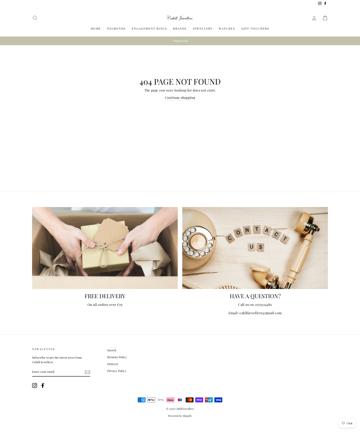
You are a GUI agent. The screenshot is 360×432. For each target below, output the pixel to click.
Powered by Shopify (180, 415)
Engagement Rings (149, 28)
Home (96, 28)
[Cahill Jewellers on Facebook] (42, 385)
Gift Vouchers (255, 28)
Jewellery (202, 28)
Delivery (113, 364)
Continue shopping (180, 97)
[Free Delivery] (105, 248)
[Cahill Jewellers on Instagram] (34, 385)
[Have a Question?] (255, 248)
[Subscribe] (87, 372)
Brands (180, 28)
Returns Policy (117, 357)
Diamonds (116, 28)
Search (111, 350)
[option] (180, 41)
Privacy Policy (116, 371)
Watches (227, 28)
